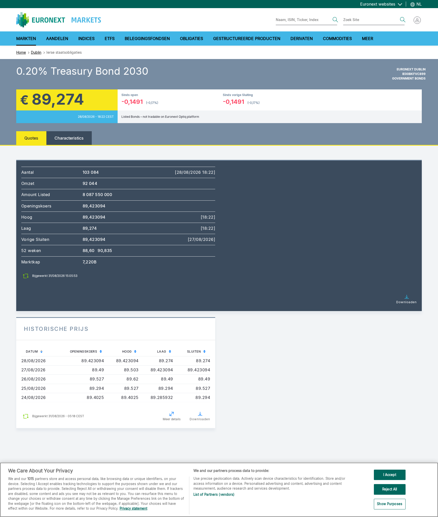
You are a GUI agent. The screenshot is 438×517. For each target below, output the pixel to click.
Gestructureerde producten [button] (246, 38)
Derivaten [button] (301, 38)
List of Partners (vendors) (213, 495)
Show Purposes (389, 504)
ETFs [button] (110, 38)
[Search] (335, 20)
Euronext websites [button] (378, 4)
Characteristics (69, 138)
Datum (32, 351)
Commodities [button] (337, 38)
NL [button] (418, 4)
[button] (405, 299)
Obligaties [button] (191, 38)
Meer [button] (367, 38)
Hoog (127, 351)
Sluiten (194, 351)
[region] (219, 490)
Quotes (31, 138)
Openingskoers (83, 351)
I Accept (389, 475)
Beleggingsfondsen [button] (147, 38)
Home (21, 52)
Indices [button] (86, 38)
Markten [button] (26, 38)
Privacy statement (133, 508)
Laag (161, 351)
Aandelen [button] (57, 38)
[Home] (58, 19)
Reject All (389, 489)
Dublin (36, 52)
